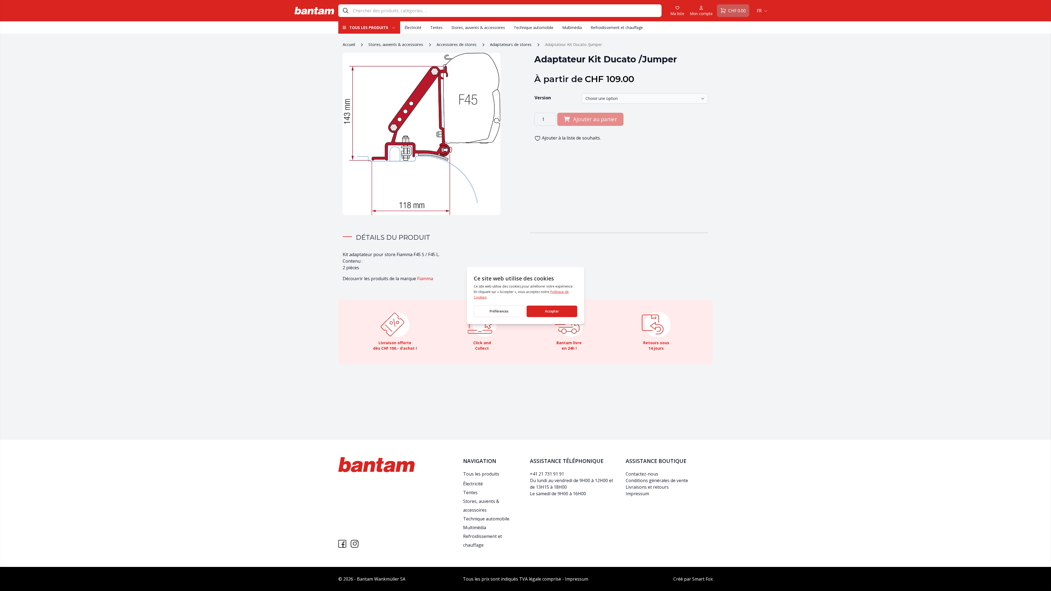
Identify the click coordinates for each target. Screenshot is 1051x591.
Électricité (413, 27)
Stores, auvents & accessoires (478, 27)
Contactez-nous (642, 474)
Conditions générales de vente (657, 480)
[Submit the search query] (346, 10)
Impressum (637, 494)
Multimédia (572, 27)
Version (543, 98)
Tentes (436, 27)
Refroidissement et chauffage (617, 27)
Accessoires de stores (457, 44)
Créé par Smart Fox (693, 579)
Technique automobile (533, 27)
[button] (761, 10)
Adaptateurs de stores (511, 44)
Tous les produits (368, 27)
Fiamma (425, 279)
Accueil (349, 44)
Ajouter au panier (595, 119)
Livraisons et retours (647, 487)
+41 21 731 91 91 (547, 474)
